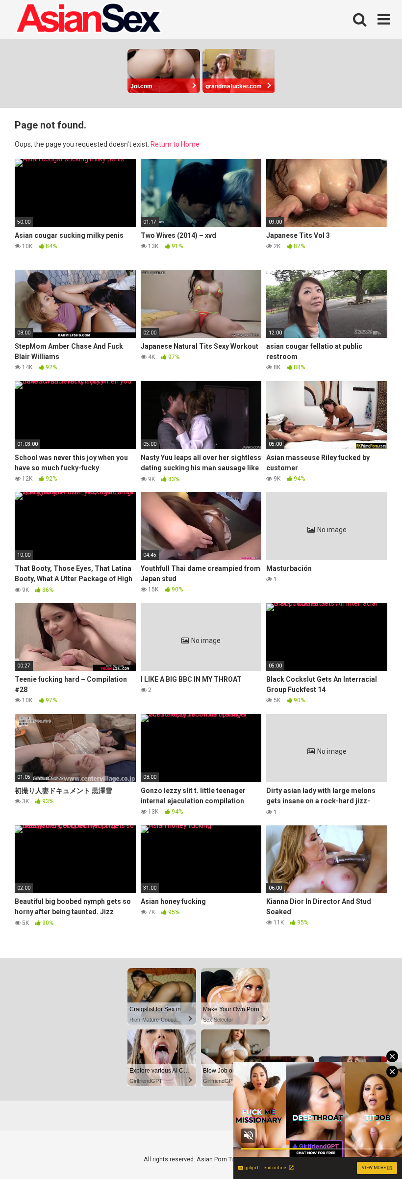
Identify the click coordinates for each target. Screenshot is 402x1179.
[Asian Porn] (88, 19)
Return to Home (175, 144)
